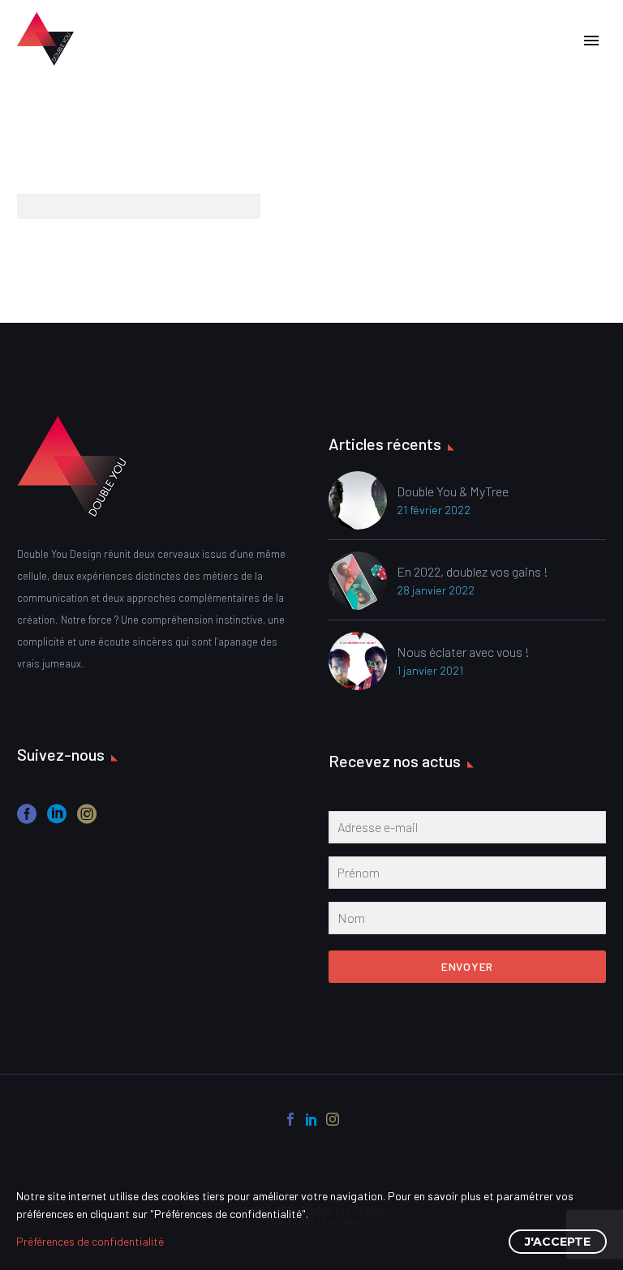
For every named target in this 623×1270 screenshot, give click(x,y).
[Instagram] (332, 1119)
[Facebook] (290, 1119)
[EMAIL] (467, 830)
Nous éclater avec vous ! (463, 651)
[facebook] (27, 819)
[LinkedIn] (311, 1119)
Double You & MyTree (453, 491)
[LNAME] (467, 921)
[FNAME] (467, 875)
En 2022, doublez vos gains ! (472, 571)
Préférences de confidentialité (90, 1241)
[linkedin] (57, 819)
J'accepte (558, 1241)
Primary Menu (591, 40)
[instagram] (87, 819)
